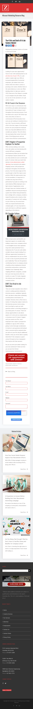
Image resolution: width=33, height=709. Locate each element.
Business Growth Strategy (14, 363)
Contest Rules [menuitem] (7, 633)
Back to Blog (11, 371)
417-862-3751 (10, 673)
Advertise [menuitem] (5, 622)
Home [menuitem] (5, 610)
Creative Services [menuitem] (7, 614)
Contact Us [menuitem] (6, 629)
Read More (23, 469)
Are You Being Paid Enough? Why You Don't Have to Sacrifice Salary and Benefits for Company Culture (16, 541)
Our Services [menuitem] (6, 618)
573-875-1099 (10, 652)
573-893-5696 (10, 663)
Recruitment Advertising (12, 365)
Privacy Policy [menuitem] (7, 637)
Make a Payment (6, 690)
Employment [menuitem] (6, 625)
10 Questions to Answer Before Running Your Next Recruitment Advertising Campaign (14, 498)
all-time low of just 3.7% (12, 76)
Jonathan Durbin (16, 49)
